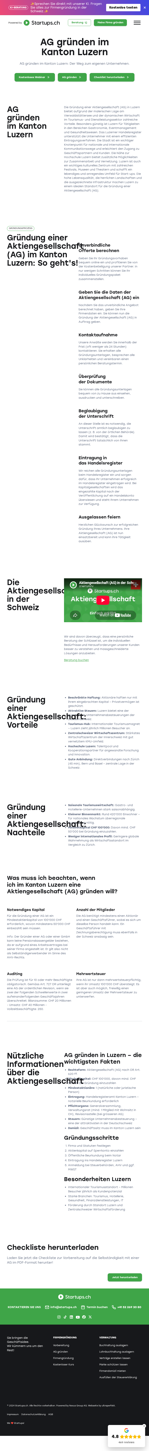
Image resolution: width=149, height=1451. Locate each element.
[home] (33, 23)
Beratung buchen (76, 660)
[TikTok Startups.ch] (65, 1317)
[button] (137, 23)
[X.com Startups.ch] (90, 1317)
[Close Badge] (144, 1426)
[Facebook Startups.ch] (84, 1317)
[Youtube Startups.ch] (77, 1317)
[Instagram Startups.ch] (59, 1317)
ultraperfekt (108, 1405)
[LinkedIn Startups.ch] (71, 1317)
